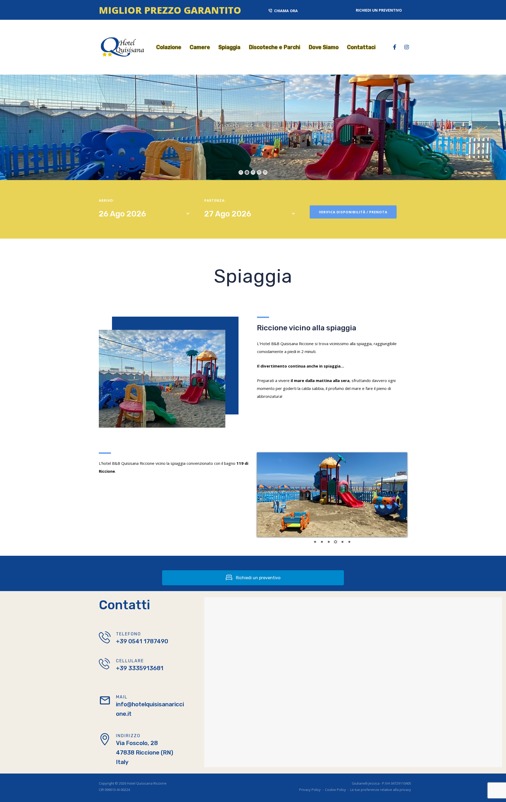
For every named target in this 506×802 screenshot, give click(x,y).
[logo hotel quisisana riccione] (121, 46)
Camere (200, 47)
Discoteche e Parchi (274, 47)
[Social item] (394, 47)
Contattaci (361, 47)
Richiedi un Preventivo (379, 10)
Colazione (168, 47)
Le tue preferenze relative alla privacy (380, 789)
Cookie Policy (335, 789)
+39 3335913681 (139, 668)
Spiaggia (229, 47)
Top (498, 794)
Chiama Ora (286, 10)
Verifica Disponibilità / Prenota (353, 212)
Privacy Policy (310, 789)
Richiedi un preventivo (257, 577)
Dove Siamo (324, 47)
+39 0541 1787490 (142, 641)
